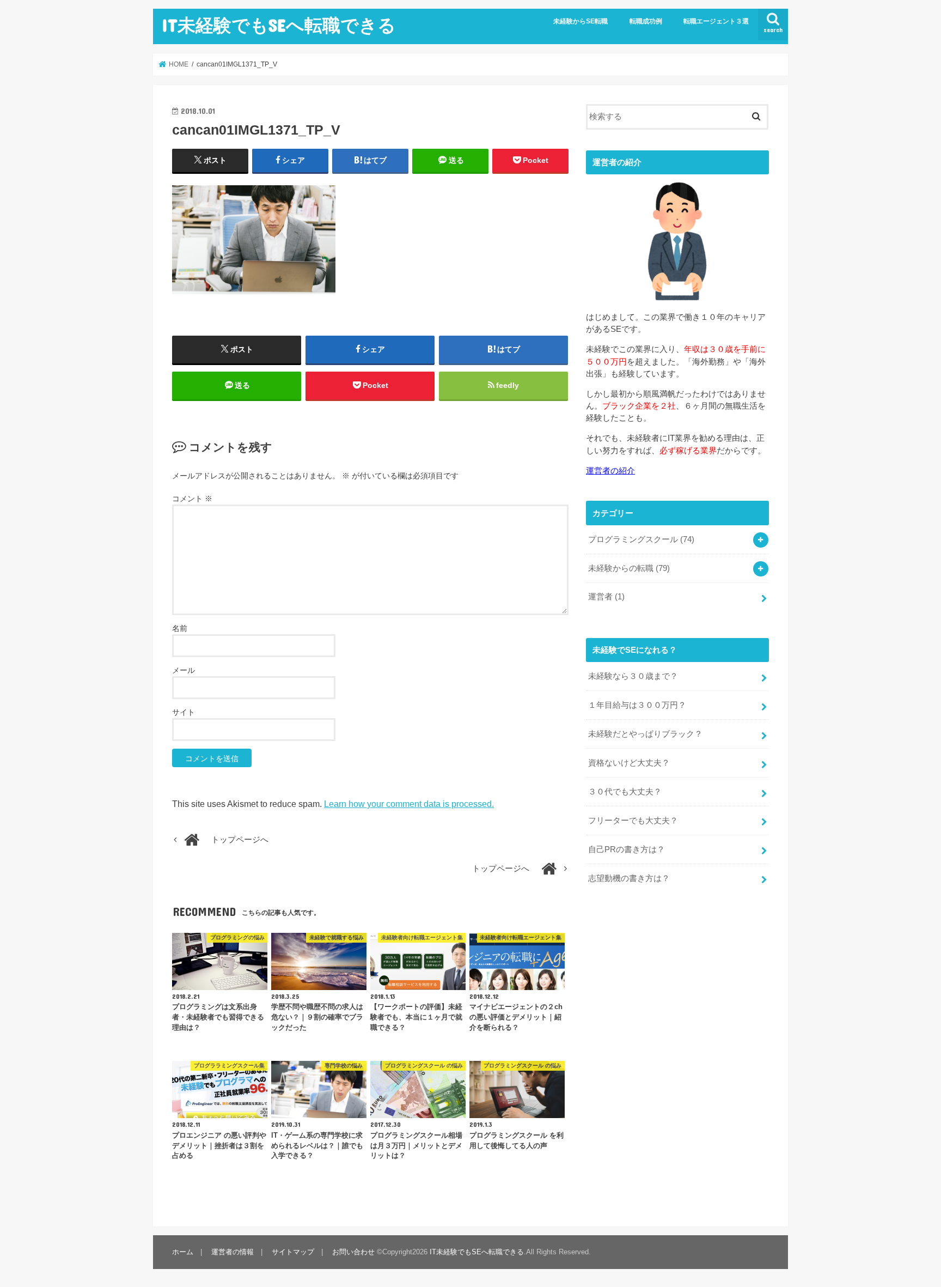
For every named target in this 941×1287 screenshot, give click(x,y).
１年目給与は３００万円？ (637, 705)
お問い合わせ (353, 1252)
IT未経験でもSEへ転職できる (279, 24)
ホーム (182, 1252)
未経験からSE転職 (580, 21)
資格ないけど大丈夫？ (629, 762)
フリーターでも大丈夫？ (633, 820)
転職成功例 (646, 21)
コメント (192, 498)
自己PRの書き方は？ (626, 849)
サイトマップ (293, 1252)
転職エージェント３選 (716, 21)
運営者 (606, 596)
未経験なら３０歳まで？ (633, 676)
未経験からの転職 (629, 568)
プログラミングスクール (641, 539)
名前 (179, 628)
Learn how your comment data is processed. (409, 804)
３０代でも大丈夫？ (625, 791)
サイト (183, 712)
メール (183, 670)
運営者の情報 (232, 1252)
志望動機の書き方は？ (629, 878)
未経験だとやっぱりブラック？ (645, 734)
